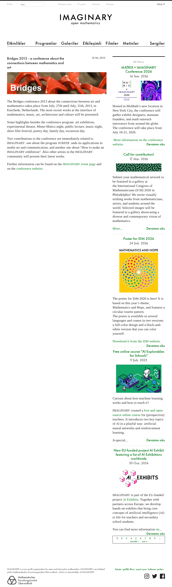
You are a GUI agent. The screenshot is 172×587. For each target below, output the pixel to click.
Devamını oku (155, 144)
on (157, 529)
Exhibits (130, 499)
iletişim (118, 569)
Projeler (82, 4)
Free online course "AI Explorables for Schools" (138, 353)
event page (79, 164)
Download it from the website (136, 341)
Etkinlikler (16, 43)
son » (144, 541)
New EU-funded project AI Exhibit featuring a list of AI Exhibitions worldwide (139, 454)
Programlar (46, 43)
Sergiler (157, 43)
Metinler (131, 43)
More (116, 228)
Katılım (96, 4)
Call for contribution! (138, 154)
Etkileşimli (92, 43)
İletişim (110, 4)
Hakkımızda (65, 4)
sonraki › (134, 541)
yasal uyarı (141, 569)
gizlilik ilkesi (128, 569)
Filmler (112, 43)
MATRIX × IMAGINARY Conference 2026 (138, 69)
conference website (29, 168)
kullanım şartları (156, 569)
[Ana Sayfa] (86, 21)
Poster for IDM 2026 (138, 238)
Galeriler (70, 43)
